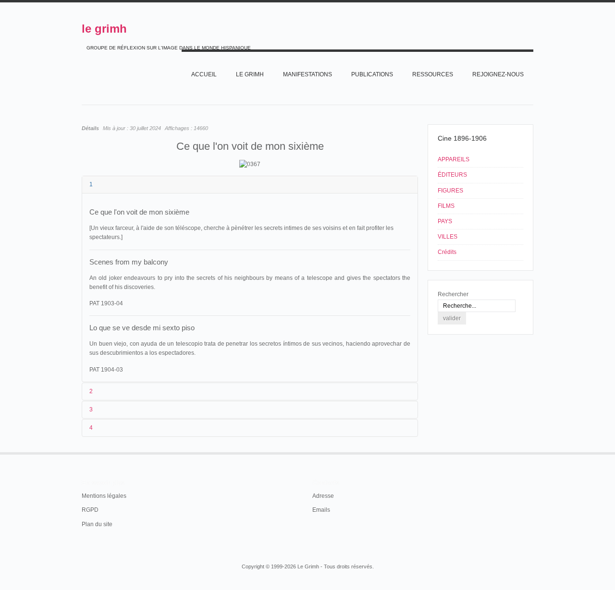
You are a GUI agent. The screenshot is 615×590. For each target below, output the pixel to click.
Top (532, 452)
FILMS (446, 206)
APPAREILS (453, 159)
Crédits (447, 252)
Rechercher (453, 294)
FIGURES (450, 190)
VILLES (447, 236)
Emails (321, 509)
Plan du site (97, 524)
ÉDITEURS (452, 174)
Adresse (323, 496)
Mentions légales (104, 496)
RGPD (90, 509)
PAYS (445, 221)
